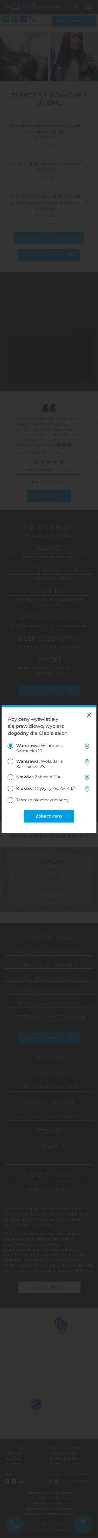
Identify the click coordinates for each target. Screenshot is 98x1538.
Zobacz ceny (49, 816)
